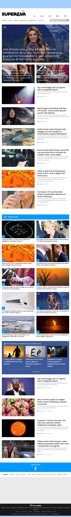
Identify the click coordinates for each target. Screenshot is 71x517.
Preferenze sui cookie (47, 511)
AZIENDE (59, 474)
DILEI (49, 507)
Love (49, 16)
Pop (65, 16)
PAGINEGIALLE (14, 507)
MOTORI (23, 474)
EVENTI (65, 474)
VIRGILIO (8, 507)
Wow (57, 16)
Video (15, 21)
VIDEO (28, 474)
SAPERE (34, 474)
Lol (34, 16)
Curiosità (23, 21)
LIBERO (3, 507)
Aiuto (54, 511)
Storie (9, 21)
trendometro (13, 217)
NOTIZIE (12, 474)
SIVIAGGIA (54, 507)
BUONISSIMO (67, 507)
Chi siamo (17, 511)
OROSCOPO (40, 474)
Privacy (30, 511)
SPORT (18, 474)
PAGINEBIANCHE (37, 507)
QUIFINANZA (60, 507)
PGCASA (31, 507)
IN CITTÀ (47, 474)
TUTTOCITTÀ (45, 507)
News (4, 21)
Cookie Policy (37, 511)
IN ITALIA (53, 474)
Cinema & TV (32, 21)
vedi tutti (35, 371)
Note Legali (24, 511)
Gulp (42, 16)
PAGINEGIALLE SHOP (23, 507)
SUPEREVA (35, 509)
